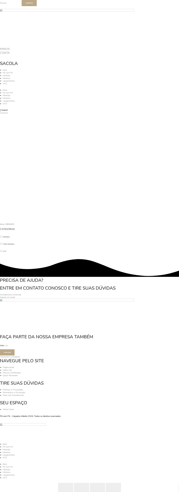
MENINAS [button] (6, 237)
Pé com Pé (8, 72)
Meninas (6, 75)
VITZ (5, 83)
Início (2, 224)
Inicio (5, 70)
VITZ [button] (4, 251)
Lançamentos (9, 80)
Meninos (6, 78)
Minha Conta (5, 51)
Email (2, 346)
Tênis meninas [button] (8, 244)
